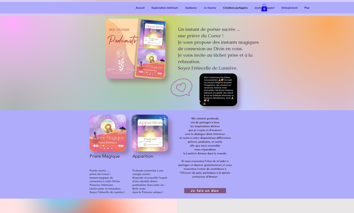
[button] (264, 7)
